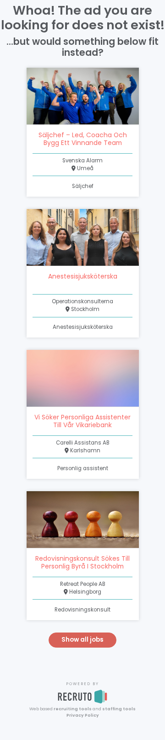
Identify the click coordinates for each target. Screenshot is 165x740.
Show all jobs (82, 639)
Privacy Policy (82, 715)
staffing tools (119, 709)
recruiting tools (73, 709)
